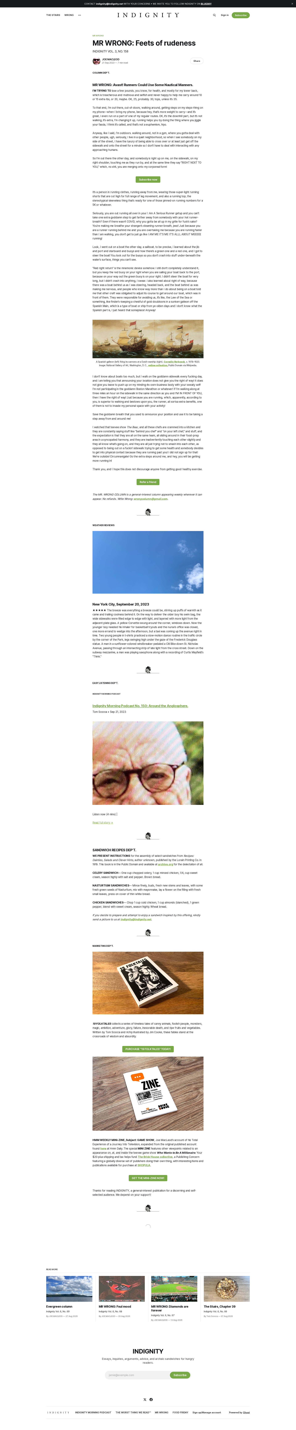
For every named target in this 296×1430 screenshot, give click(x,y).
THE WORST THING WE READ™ (133, 1412)
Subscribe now (148, 179)
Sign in (225, 15)
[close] (292, 3)
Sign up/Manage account (207, 1412)
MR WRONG (98, 35)
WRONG (69, 15)
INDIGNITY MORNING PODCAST (93, 1412)
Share (196, 60)
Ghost (246, 1412)
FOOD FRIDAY (180, 1412)
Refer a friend (148, 482)
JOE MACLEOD (110, 59)
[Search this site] (214, 15)
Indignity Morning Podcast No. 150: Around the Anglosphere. (140, 706)
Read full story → (102, 822)
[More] (79, 15)
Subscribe (241, 15)
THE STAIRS (53, 15)
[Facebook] (151, 1399)
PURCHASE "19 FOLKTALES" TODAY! (148, 1049)
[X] (144, 1399)
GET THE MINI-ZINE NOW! (148, 1178)
